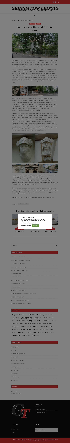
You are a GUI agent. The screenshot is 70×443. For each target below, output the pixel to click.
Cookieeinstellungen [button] (26, 225)
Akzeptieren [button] (35, 225)
